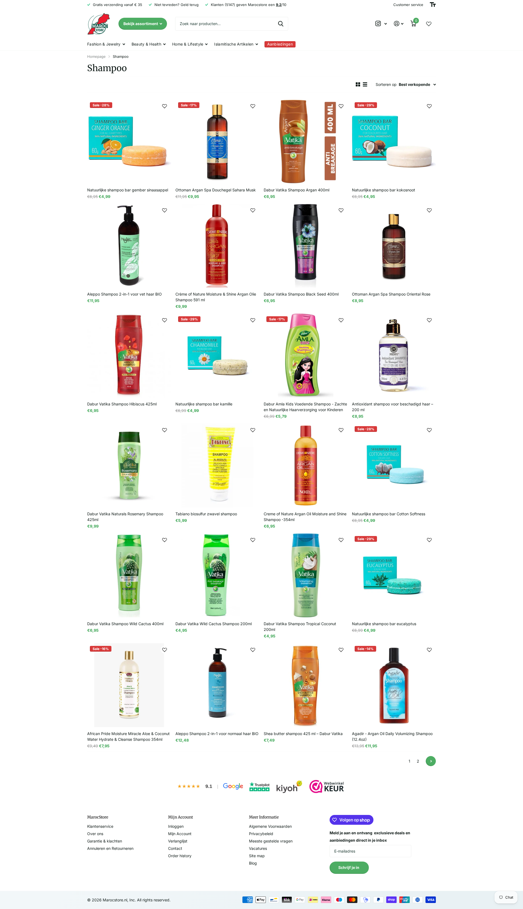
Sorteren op (386, 84)
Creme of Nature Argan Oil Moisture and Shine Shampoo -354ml (305, 516)
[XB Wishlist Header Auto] (429, 24)
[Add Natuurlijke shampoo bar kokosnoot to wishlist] (429, 106)
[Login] (399, 23)
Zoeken (280, 24)
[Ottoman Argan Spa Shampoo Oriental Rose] (394, 246)
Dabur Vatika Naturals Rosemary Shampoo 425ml (125, 516)
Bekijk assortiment (141, 23)
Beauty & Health (146, 44)
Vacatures (258, 848)
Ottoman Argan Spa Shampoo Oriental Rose (391, 294)
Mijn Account (179, 833)
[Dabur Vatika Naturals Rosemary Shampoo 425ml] (129, 465)
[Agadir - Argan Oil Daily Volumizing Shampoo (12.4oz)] (394, 685)
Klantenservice (100, 826)
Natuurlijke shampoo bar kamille (203, 404)
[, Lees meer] (381, 23)
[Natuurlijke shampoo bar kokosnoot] (394, 141)
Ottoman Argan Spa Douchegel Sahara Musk (215, 190)
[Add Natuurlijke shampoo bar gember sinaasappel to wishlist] (164, 106)
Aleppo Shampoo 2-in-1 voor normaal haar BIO (217, 733)
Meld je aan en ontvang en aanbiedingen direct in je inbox (370, 836)
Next (431, 761)
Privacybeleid (261, 833)
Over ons (95, 833)
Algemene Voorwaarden (270, 826)
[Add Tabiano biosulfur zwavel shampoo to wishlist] (253, 430)
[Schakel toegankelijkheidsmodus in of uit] (433, 4)
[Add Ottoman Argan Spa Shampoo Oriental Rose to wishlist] (429, 210)
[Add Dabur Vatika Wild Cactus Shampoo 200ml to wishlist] (253, 540)
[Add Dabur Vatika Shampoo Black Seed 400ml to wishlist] (341, 210)
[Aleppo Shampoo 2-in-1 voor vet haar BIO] (129, 246)
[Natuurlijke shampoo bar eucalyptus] (394, 575)
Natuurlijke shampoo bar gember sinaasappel (127, 190)
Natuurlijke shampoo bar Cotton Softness (388, 513)
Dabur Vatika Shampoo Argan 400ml (296, 190)
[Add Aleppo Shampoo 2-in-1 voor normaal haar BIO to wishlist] (253, 650)
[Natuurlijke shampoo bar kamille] (217, 356)
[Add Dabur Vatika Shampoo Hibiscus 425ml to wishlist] (164, 320)
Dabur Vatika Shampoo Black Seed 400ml (301, 294)
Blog (253, 863)
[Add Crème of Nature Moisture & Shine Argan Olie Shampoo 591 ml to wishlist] (253, 210)
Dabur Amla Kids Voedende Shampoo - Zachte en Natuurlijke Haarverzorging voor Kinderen (305, 407)
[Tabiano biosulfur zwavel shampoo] (217, 465)
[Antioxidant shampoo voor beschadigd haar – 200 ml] (394, 356)
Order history (179, 855)
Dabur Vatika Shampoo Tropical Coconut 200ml (300, 626)
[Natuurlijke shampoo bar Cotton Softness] (394, 465)
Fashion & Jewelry (104, 44)
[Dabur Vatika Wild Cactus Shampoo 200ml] (217, 575)
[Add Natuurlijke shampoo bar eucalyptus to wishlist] (429, 540)
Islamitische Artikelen (233, 44)
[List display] (365, 84)
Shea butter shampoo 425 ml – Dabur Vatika (303, 733)
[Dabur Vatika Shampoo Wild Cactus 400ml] (129, 575)
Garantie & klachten (104, 841)
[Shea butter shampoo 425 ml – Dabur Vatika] (306, 685)
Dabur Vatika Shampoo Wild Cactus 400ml (125, 623)
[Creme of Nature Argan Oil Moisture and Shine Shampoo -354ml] (306, 465)
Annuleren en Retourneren (110, 848)
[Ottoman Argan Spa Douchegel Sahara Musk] (217, 141)
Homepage (96, 56)
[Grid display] (358, 84)
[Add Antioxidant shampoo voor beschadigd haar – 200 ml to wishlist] (429, 320)
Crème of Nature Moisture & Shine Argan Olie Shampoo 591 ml (215, 297)
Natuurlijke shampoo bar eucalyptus (384, 623)
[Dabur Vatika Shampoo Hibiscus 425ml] (129, 356)
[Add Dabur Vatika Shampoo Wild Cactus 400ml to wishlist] (164, 540)
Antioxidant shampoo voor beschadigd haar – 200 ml (392, 407)
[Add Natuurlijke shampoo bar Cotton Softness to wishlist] (429, 430)
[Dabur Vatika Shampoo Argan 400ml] (306, 141)
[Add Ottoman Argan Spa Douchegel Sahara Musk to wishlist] (253, 106)
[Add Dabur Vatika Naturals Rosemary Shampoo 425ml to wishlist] (164, 430)
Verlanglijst (177, 841)
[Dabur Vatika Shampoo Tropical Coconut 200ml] (306, 575)
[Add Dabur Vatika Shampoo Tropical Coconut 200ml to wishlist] (341, 540)
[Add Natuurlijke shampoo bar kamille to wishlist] (253, 320)
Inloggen (176, 826)
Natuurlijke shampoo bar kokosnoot (383, 190)
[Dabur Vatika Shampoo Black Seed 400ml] (306, 246)
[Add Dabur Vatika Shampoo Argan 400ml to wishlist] (341, 106)
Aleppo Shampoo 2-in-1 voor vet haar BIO (124, 294)
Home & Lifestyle (187, 44)
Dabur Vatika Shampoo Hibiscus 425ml (122, 404)
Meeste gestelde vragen (271, 841)
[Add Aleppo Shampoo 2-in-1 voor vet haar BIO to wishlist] (164, 210)
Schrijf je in (349, 867)
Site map (257, 855)
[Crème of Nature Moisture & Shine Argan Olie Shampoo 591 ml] (217, 246)
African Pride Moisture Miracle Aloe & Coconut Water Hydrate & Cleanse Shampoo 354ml (128, 736)
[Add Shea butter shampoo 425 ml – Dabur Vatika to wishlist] (341, 650)
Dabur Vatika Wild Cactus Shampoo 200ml (213, 623)
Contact (175, 848)
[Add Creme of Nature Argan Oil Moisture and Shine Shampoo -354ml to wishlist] (341, 430)
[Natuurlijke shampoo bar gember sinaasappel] (129, 141)
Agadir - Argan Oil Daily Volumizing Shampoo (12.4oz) (392, 736)
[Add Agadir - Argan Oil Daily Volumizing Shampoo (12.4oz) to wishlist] (429, 650)
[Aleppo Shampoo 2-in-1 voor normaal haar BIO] (217, 685)
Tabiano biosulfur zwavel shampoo (206, 513)
